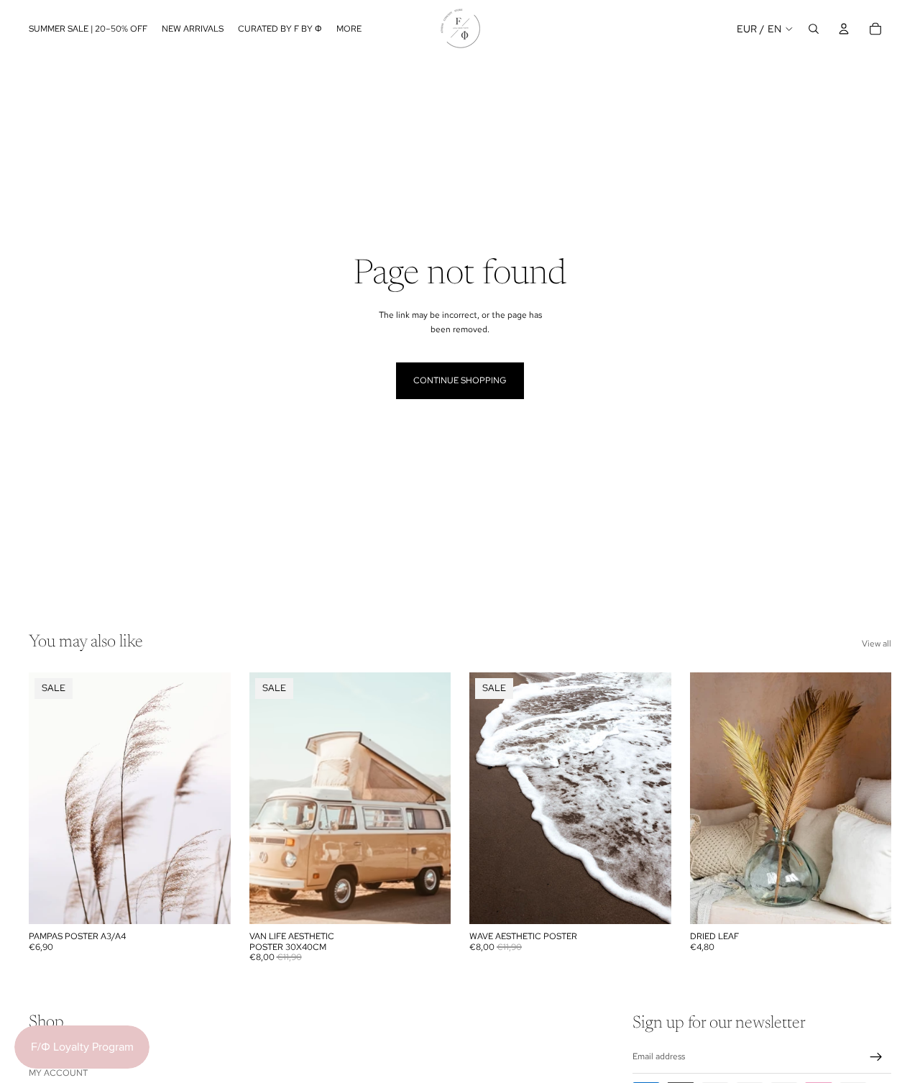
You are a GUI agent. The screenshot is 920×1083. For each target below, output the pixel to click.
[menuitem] (349, 28)
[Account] (844, 29)
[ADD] (869, 902)
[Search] (813, 29)
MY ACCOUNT (58, 1073)
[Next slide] (649, 798)
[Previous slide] (490, 798)
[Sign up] (876, 1057)
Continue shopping (460, 380)
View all (876, 643)
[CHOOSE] (208, 902)
